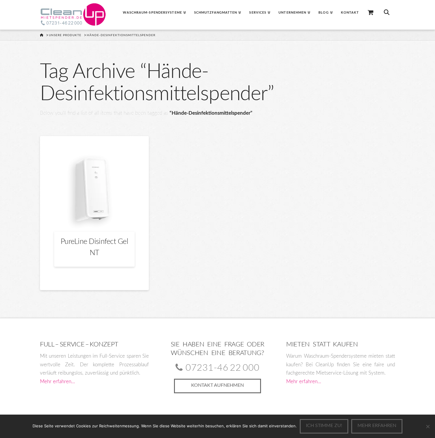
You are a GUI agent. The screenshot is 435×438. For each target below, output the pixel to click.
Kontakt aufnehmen (217, 385)
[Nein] (428, 426)
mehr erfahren (376, 425)
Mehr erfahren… (57, 381)
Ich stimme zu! (324, 425)
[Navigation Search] (386, 15)
